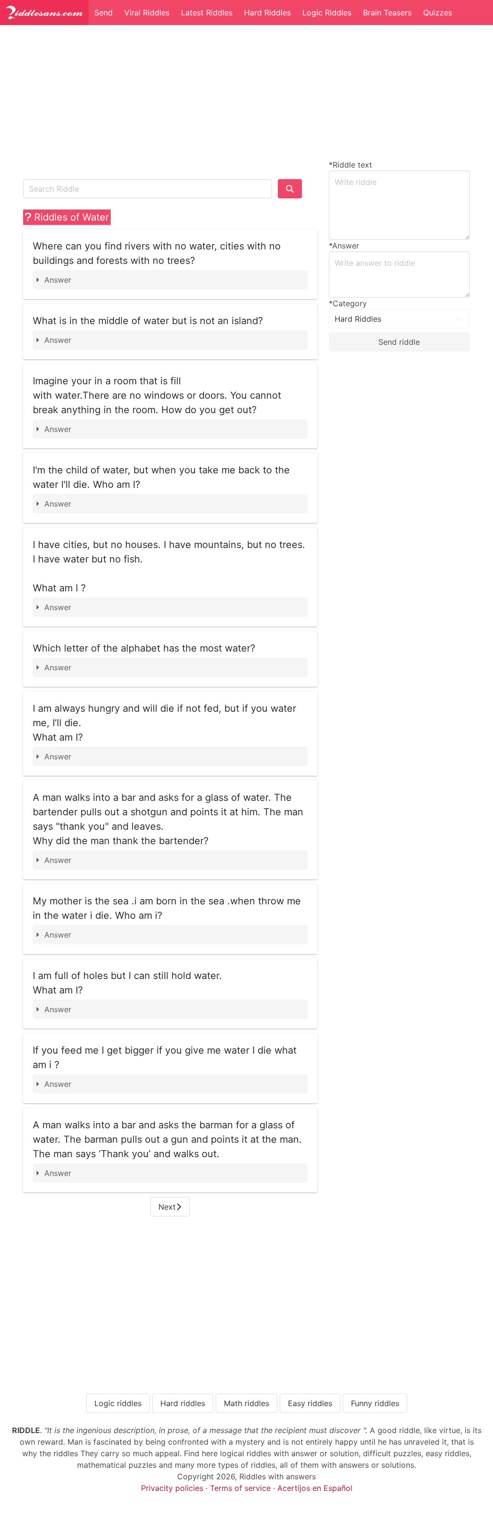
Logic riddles (118, 1403)
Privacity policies (172, 1488)
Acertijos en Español (314, 1488)
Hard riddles (182, 1403)
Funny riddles (375, 1403)
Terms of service (240, 1488)
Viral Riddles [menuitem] (146, 12)
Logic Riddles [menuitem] (326, 12)
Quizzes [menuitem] (437, 12)
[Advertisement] (170, 100)
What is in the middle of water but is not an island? (148, 320)
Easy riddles (310, 1403)
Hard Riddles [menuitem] (267, 12)
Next (167, 1207)
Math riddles (246, 1403)
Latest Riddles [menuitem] (207, 12)
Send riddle (399, 342)
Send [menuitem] (103, 12)
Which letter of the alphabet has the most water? (144, 648)
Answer (57, 280)
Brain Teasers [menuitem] (387, 12)
